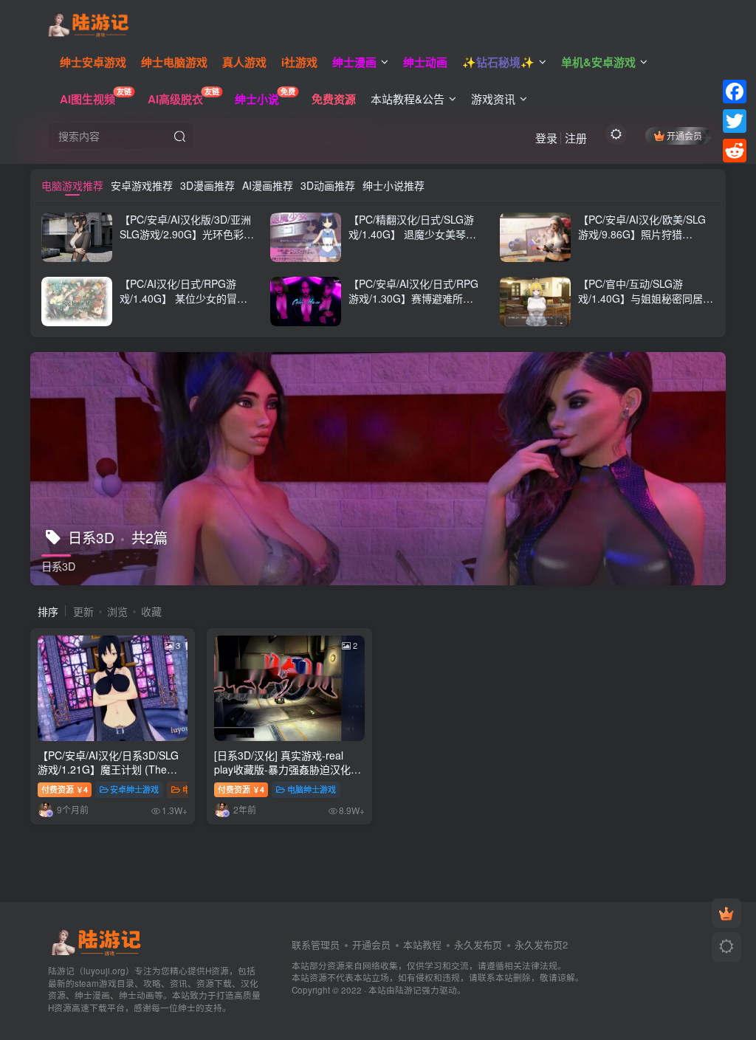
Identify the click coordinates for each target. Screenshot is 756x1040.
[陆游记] (88, 22)
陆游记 (408, 990)
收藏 (151, 611)
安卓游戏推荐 (142, 185)
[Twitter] (734, 121)
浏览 (117, 611)
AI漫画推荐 (267, 185)
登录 (546, 137)
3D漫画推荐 (207, 185)
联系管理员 (316, 944)
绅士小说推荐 (393, 185)
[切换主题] (726, 947)
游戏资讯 (493, 98)
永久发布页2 (541, 944)
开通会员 (684, 135)
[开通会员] (726, 913)
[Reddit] (734, 150)
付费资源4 (64, 789)
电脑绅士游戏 (311, 789)
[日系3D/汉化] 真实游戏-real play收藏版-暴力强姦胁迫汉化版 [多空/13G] (287, 769)
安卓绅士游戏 (134, 789)
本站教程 (422, 944)
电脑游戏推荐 (72, 185)
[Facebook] (734, 91)
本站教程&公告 (407, 98)
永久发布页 (478, 944)
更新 (83, 611)
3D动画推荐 (327, 185)
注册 (576, 137)
